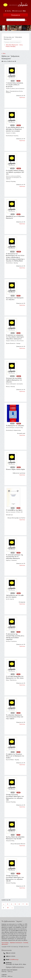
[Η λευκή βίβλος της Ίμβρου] (15, 497)
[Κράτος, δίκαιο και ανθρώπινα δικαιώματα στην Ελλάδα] (15, 827)
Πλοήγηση (14, 15)
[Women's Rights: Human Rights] (15, 459)
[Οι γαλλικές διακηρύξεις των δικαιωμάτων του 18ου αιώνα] (15, 666)
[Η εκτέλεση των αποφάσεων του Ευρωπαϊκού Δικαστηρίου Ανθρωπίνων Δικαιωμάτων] (15, 325)
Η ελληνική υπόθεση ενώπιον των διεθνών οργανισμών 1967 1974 (15, 172)
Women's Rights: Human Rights (15, 469)
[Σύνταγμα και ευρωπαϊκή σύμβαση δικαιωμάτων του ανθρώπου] (15, 368)
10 (8, 908)
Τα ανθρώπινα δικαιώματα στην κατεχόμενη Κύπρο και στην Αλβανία (14, 716)
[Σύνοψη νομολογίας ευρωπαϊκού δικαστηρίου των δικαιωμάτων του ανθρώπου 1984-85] (15, 865)
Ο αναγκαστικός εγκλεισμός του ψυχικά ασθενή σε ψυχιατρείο (14, 84)
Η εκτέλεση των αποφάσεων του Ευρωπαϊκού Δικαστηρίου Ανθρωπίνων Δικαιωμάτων (15, 336)
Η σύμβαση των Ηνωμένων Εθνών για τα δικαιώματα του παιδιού (15, 755)
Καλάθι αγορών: (20, 11)
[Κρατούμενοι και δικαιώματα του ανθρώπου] (15, 288)
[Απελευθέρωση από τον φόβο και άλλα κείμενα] (15, 585)
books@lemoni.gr (14, 959)
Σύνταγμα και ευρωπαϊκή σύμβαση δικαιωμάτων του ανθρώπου (14, 380)
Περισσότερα (22, 97)
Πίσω (4, 53)
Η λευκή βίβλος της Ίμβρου (14, 510)
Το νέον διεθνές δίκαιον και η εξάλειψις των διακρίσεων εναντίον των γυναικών (15, 129)
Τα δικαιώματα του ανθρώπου (15, 425)
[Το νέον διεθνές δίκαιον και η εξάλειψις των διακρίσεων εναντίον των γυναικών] (15, 117)
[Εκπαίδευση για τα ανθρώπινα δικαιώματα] (15, 206)
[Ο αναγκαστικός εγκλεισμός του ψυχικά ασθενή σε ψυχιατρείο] (15, 73)
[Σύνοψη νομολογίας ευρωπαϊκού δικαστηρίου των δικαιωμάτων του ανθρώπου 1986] (15, 784)
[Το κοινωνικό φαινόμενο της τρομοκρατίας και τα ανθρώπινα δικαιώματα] (15, 545)
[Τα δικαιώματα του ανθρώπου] (15, 413)
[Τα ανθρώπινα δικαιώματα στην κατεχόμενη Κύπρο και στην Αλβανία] (15, 705)
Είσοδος (8, 11)
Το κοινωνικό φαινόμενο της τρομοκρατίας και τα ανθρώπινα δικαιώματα (14, 556)
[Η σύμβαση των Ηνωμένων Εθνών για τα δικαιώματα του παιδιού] (15, 744)
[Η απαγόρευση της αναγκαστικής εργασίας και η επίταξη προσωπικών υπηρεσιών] (15, 624)
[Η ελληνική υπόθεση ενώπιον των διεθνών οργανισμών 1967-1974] (15, 160)
